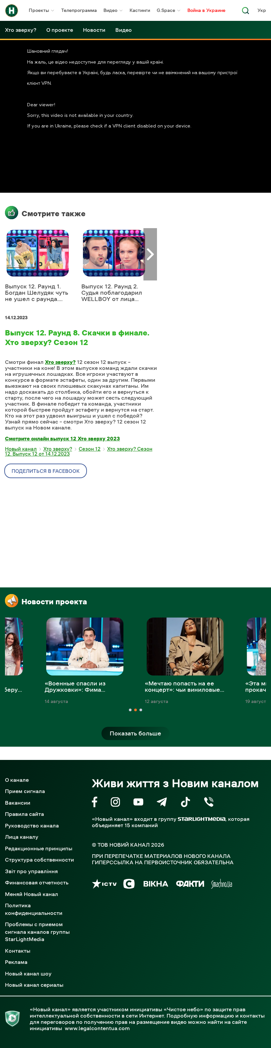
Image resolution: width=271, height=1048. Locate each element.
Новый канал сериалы (34, 984)
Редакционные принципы (38, 848)
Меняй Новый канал (31, 894)
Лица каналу (21, 836)
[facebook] (94, 803)
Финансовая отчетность (36, 882)
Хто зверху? (20, 29)
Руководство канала (32, 825)
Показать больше (135, 733)
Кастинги (140, 10)
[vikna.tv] (155, 885)
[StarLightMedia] (201, 819)
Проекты (39, 10)
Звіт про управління (31, 871)
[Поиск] (245, 12)
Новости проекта (54, 602)
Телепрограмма (79, 10)
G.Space (166, 10)
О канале (17, 779)
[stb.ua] (129, 885)
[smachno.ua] (221, 885)
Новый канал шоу (28, 973)
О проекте (59, 29)
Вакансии (17, 802)
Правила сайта (24, 814)
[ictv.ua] (104, 885)
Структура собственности (39, 859)
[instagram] (115, 803)
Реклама (16, 962)
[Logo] (11, 10)
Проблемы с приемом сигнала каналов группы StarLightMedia (37, 932)
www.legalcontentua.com (97, 1028)
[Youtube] (138, 803)
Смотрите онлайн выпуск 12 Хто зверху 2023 (62, 438)
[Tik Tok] (185, 803)
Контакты (17, 950)
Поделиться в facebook (46, 471)
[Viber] (208, 803)
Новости (94, 29)
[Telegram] (162, 803)
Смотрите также (53, 214)
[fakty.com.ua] (190, 885)
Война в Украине (206, 10)
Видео (110, 10)
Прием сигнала (25, 791)
